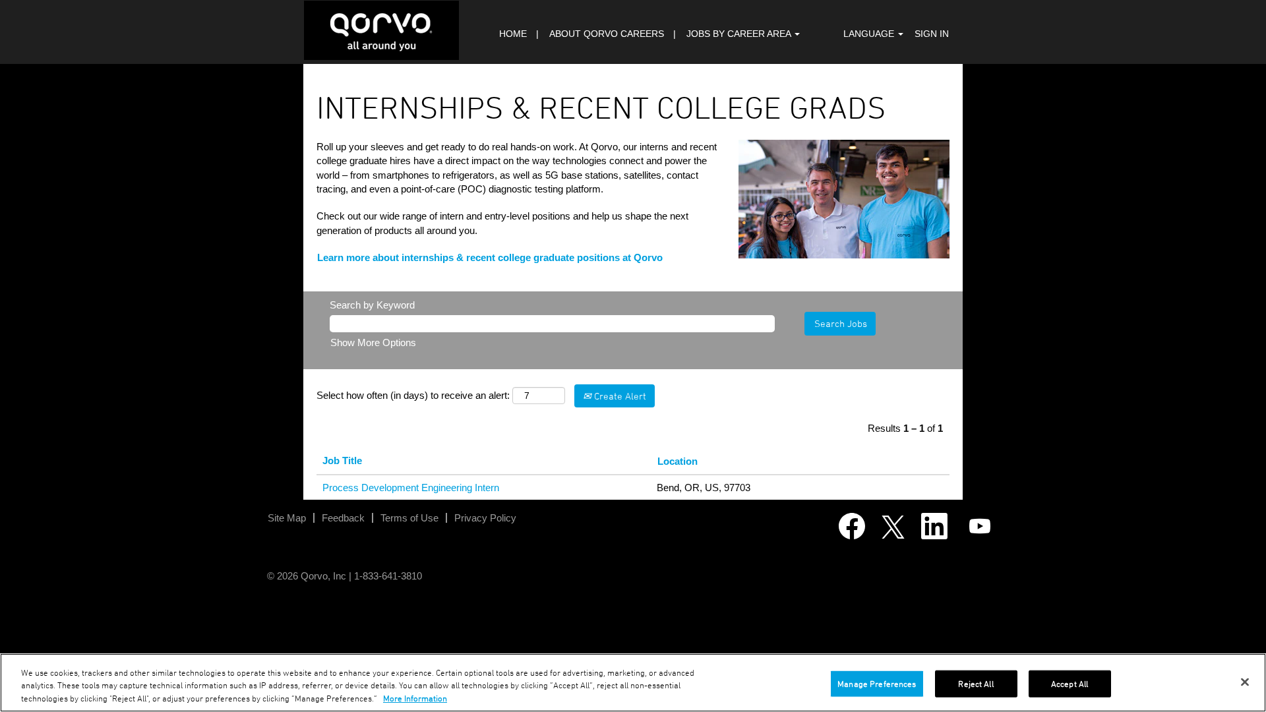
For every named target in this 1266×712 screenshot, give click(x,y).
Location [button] (677, 461)
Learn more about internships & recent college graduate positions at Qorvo (490, 257)
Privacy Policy (485, 517)
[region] (633, 682)
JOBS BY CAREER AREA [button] (739, 33)
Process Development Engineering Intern (410, 487)
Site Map (287, 517)
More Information (415, 698)
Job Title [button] (342, 460)
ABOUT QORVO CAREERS (606, 33)
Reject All (975, 683)
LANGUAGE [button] (870, 33)
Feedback (343, 517)
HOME (513, 33)
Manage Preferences (876, 683)
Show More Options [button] (373, 342)
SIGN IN (932, 33)
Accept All (1069, 683)
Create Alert (618, 395)
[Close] (1244, 681)
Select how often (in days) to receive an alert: (413, 395)
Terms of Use (409, 517)
